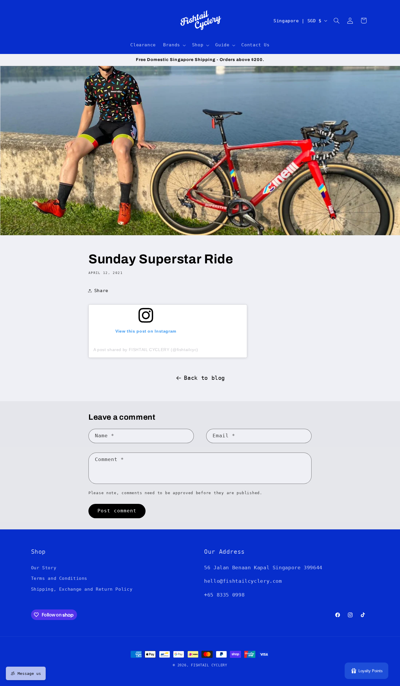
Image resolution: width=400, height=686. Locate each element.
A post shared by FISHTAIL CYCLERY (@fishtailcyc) (145, 349)
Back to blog (204, 378)
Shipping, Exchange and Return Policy (82, 589)
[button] (174, 45)
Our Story (44, 567)
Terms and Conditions (59, 578)
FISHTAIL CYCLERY (209, 665)
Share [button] (101, 290)
